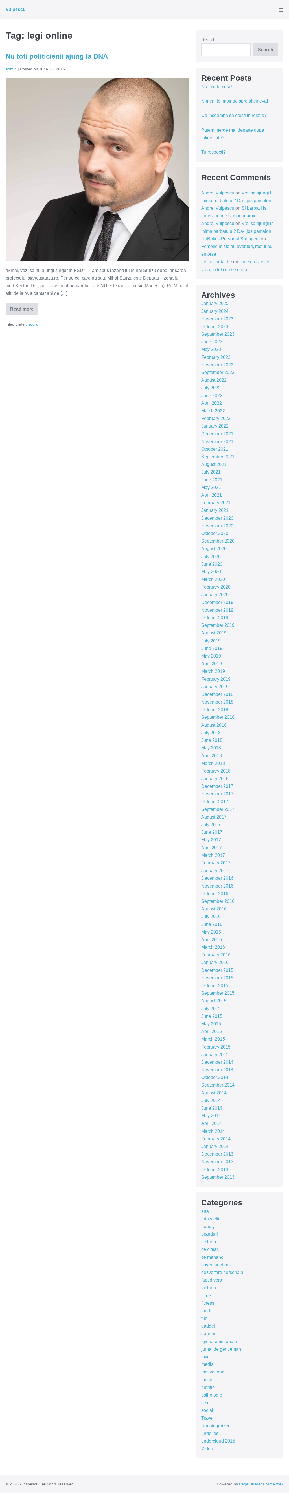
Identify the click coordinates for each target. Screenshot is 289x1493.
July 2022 (211, 387)
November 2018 (217, 702)
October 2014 (214, 1077)
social (33, 324)
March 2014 (213, 1131)
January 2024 (215, 311)
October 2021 (214, 449)
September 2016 (218, 901)
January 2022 (215, 426)
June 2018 (211, 740)
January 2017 (215, 870)
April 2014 (211, 1123)
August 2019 (214, 633)
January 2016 (215, 962)
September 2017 (218, 809)
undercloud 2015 (218, 1441)
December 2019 (217, 602)
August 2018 (214, 725)
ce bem (208, 1241)
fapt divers (211, 1280)
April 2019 (211, 663)
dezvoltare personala (222, 1272)
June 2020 (211, 564)
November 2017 (217, 793)
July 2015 (211, 1008)
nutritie (208, 1387)
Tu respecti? (213, 152)
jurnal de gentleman (221, 1349)
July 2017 (211, 824)
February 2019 (216, 679)
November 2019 (217, 610)
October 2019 (214, 617)
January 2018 (215, 778)
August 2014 (214, 1093)
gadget (208, 1326)
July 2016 (211, 916)
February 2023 (216, 357)
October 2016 (214, 893)
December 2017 (217, 786)
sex (204, 1402)
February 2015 (216, 1047)
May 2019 (211, 656)
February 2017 (216, 863)
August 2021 (214, 464)
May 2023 (211, 349)
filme (206, 1295)
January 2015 (215, 1054)
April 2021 (211, 495)
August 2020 (214, 548)
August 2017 (214, 817)
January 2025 (215, 303)
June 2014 (211, 1108)
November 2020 (217, 525)
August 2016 (214, 908)
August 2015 (214, 1000)
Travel (207, 1418)
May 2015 (211, 1023)
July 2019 (211, 640)
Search (208, 39)
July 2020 (211, 556)
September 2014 (218, 1085)
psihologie (211, 1395)
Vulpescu (16, 9)
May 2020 (211, 571)
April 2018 (211, 755)
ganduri (208, 1333)
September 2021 (218, 456)
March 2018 (213, 763)
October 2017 (214, 801)
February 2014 (216, 1138)
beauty (208, 1226)
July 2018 (211, 732)
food (205, 1310)
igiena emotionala (219, 1341)
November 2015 (217, 978)
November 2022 (217, 364)
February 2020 (216, 587)
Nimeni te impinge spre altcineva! (234, 101)
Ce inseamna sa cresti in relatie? (234, 115)
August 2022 (214, 380)
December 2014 (217, 1062)
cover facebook (216, 1264)
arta (205, 1211)
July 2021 (211, 472)
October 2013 (214, 1169)
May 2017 (211, 839)
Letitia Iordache (216, 261)
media (207, 1364)
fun (204, 1318)
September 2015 (218, 993)
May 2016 (211, 932)
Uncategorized (216, 1425)
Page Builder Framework (261, 1484)
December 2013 (217, 1154)
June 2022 (211, 395)
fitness (207, 1303)
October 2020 (214, 533)
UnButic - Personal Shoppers (230, 238)
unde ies (209, 1433)
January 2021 (215, 510)
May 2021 (211, 487)
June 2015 (211, 1016)
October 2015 (214, 985)
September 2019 (218, 625)
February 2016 (216, 954)
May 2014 (211, 1115)
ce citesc (210, 1249)
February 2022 (216, 418)
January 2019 (215, 686)
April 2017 (211, 847)
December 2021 (217, 434)
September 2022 (218, 372)
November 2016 (217, 886)
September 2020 (218, 541)
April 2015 (211, 1031)
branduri (209, 1234)
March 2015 (213, 1039)
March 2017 (213, 855)
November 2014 (217, 1069)
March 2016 (213, 947)
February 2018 (216, 771)
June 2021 (211, 479)
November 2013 (217, 1161)
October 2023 (214, 326)
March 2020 (213, 579)
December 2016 (217, 878)
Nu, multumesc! (216, 86)
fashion (208, 1287)
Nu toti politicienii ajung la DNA (57, 56)
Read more (24, 311)
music (207, 1379)
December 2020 (217, 518)
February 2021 (216, 502)
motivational (213, 1372)
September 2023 (218, 334)
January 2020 (215, 594)
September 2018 (218, 717)
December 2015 (217, 970)
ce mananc (212, 1257)
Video (207, 1448)
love (205, 1356)
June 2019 (211, 648)
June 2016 (211, 924)
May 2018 (211, 748)
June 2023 (211, 341)
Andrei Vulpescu (217, 193)
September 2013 (218, 1177)
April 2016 (211, 939)
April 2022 (211, 403)
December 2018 (217, 694)
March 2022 (213, 410)
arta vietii (210, 1218)
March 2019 (213, 671)
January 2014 (215, 1146)
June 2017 (211, 832)
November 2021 (217, 441)
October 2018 (214, 709)
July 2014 (211, 1100)
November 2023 (217, 319)
